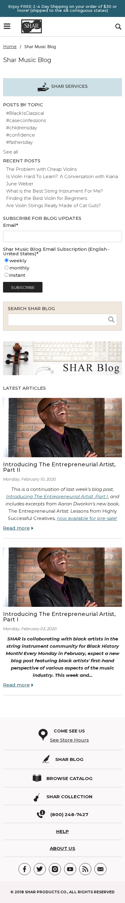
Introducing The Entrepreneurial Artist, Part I (57, 496)
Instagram (55, 869)
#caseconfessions (26, 120)
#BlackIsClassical (25, 113)
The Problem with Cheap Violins (41, 169)
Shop (9, 28)
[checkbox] (62, 268)
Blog (85, 869)
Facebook (25, 869)
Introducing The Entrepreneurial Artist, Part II (59, 467)
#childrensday (21, 128)
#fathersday (19, 142)
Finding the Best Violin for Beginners (46, 198)
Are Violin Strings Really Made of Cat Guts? (53, 205)
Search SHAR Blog (31, 308)
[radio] (62, 260)
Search (118, 27)
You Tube (70, 869)
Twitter (40, 869)
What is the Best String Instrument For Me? (54, 191)
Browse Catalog (69, 778)
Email (100, 869)
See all (10, 152)
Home (10, 46)
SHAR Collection (69, 796)
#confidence (20, 135)
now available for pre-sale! (87, 518)
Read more (16, 528)
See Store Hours (69, 740)
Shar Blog (69, 759)
